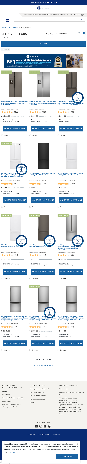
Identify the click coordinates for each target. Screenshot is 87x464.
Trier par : (49, 34)
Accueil (3, 28)
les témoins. (15, 452)
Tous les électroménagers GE (12, 398)
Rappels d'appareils (37, 392)
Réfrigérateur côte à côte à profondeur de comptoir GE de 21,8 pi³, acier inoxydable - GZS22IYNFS (42, 103)
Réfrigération (13, 28)
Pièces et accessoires (38, 396)
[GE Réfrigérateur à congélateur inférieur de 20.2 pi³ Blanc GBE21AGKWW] (72, 156)
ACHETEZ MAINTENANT (15, 129)
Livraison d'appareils (37, 399)
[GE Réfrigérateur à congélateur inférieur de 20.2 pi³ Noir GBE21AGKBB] (43, 156)
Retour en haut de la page (43, 366)
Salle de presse (64, 389)
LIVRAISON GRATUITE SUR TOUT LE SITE (43, 2)
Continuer (67, 456)
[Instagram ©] (40, 426)
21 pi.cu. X (6, 50)
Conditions (56, 435)
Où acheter (6, 394)
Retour (32, 402)
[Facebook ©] (36, 426)
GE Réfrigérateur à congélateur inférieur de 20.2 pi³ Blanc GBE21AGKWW (70, 174)
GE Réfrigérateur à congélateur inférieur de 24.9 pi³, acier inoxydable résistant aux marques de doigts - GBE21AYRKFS (71, 318)
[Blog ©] (45, 426)
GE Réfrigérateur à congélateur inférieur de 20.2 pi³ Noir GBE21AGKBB (42, 174)
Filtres (43, 44)
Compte (70, 14)
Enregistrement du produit (39, 389)
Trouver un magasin (60, 14)
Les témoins (31, 435)
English (50, 14)
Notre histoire (7, 401)
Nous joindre (28, 14)
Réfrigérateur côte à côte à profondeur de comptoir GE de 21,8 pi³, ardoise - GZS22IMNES (14, 103)
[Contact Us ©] (49, 426)
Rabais (4, 391)
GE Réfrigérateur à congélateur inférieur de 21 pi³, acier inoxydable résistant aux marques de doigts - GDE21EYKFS (14, 318)
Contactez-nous (44, 435)
